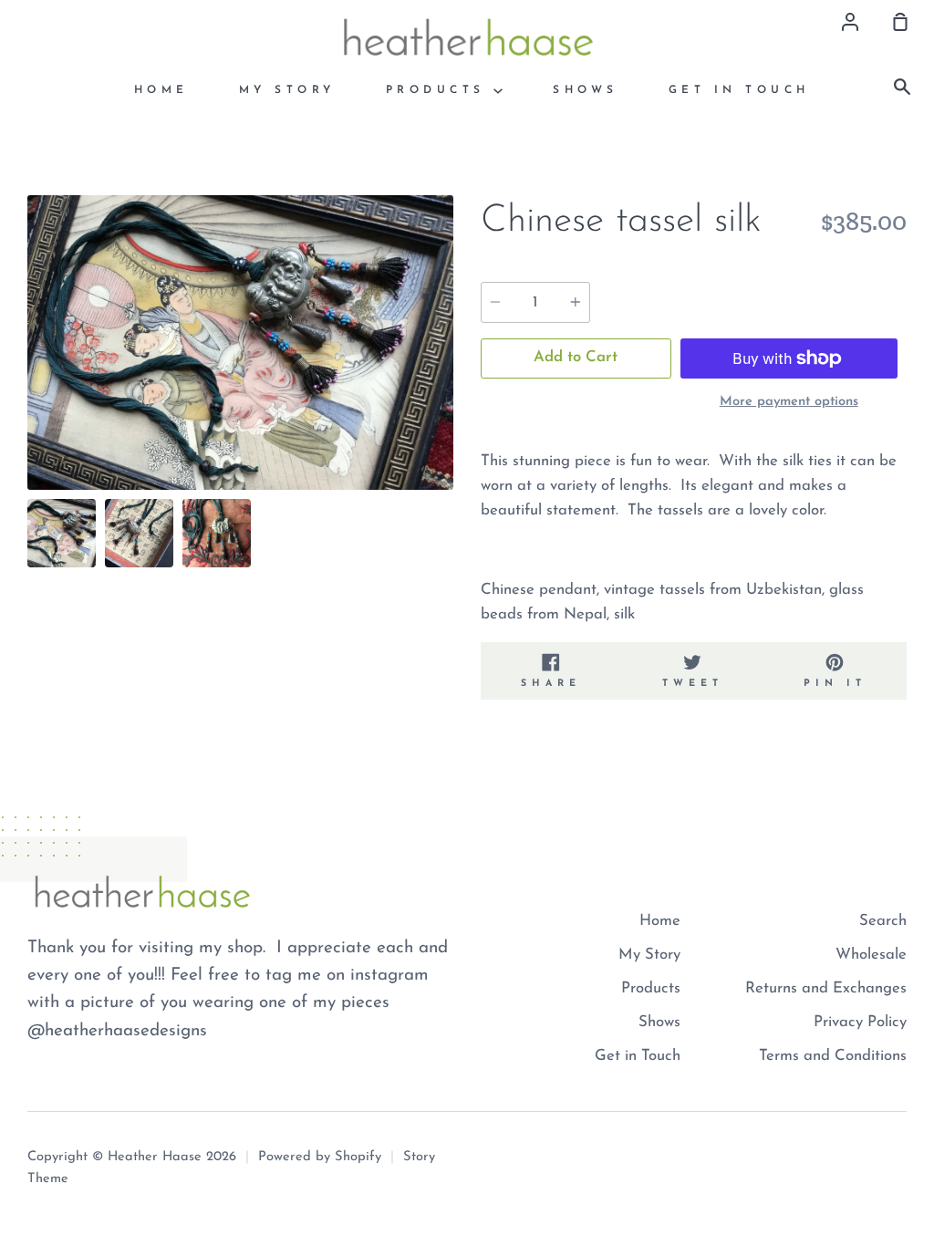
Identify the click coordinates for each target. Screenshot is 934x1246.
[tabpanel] (240, 343)
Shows (585, 90)
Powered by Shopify (319, 1157)
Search (883, 921)
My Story (287, 90)
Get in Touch (739, 90)
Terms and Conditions (833, 1056)
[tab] (61, 533)
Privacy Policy (860, 1022)
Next (447, 376)
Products (440, 90)
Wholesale (871, 954)
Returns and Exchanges (826, 988)
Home (161, 90)
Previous (32, 376)
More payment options (789, 402)
